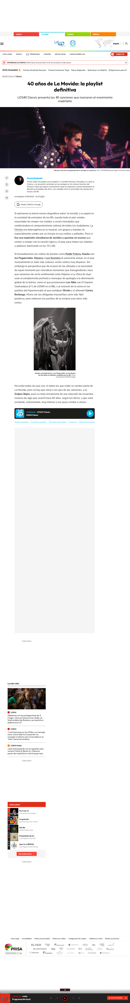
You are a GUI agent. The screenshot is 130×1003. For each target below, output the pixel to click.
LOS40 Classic (8, 76)
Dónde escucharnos (112, 939)
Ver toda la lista (25, 854)
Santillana (60, 945)
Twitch (75, 912)
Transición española (38, 422)
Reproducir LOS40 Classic (90, 413)
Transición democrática (57, 422)
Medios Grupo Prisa (13, 953)
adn (101, 945)
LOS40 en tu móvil (95, 939)
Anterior (50, 998)
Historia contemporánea (88, 422)
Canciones (73, 422)
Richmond (34, 952)
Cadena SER (84, 945)
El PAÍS (36, 945)
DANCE (70, 34)
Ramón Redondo (35, 178)
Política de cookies (59, 939)
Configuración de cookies (77, 939)
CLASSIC (45, 34)
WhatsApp (6, 191)
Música (19, 54)
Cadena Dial (80, 948)
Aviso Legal (15, 939)
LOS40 (18, 34)
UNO (53, 948)
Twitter (6, 184)
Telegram (6, 197)
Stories (80, 912)
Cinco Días (70, 948)
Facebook (6, 178)
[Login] (126, 43)
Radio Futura (73, 254)
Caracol (110, 945)
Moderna (47, 952)
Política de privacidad (42, 939)
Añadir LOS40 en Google (31, 204)
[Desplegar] (65, 990)
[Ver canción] (14, 812)
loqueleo (92, 952)
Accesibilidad (26, 939)
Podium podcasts (59, 952)
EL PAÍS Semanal (89, 948)
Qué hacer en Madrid (97, 70)
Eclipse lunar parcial (118, 70)
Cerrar (126, 63)
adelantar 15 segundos (73, 998)
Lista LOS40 (7, 54)
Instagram (50, 912)
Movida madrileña (21, 422)
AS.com (92, 945)
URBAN (96, 34)
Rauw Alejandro (78, 70)
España (116, 43)
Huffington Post (39, 948)
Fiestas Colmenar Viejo (58, 70)
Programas (35, 54)
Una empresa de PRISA (13, 947)
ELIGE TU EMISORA (116, 998)
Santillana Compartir (73, 945)
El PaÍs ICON (70, 952)
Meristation (104, 952)
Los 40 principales (48, 945)
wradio (61, 948)
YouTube (60, 912)
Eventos (47, 54)
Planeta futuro (99, 948)
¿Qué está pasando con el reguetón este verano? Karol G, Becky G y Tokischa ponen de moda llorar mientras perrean (26, 751)
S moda (81, 952)
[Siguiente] (126, 70)
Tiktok (55, 912)
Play (65, 998)
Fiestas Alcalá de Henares (34, 70)
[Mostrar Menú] (3, 44)
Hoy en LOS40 (60, 54)
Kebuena (108, 948)
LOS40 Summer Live (77, 54)
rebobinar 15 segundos (56, 998)
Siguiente (79, 998)
